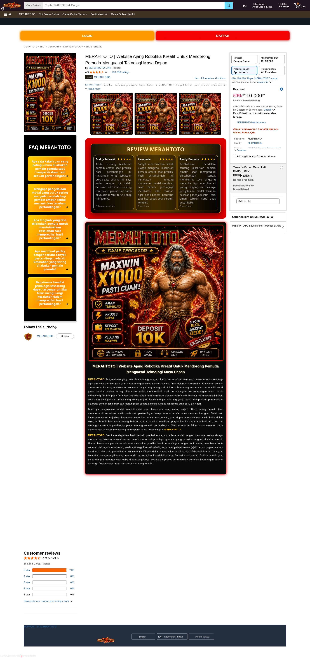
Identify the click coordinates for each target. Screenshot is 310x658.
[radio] (244, 59)
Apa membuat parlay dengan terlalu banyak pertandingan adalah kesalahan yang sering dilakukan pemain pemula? (50, 260)
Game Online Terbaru (74, 14)
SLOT (42, 46)
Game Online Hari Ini (123, 14)
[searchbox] (134, 5)
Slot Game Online (49, 14)
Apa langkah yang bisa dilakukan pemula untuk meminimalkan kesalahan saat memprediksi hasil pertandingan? (50, 229)
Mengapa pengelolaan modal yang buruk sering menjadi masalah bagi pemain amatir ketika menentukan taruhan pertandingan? (50, 198)
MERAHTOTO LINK (100, 67)
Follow (65, 336)
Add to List (245, 201)
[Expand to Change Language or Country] (152, 637)
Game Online (54, 46)
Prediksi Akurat (99, 14)
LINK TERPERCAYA (73, 46)
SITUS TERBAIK (94, 46)
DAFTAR (222, 36)
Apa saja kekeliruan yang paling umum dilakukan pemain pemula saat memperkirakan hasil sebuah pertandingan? (50, 168)
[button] (8, 14)
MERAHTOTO (27, 14)
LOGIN (87, 36)
